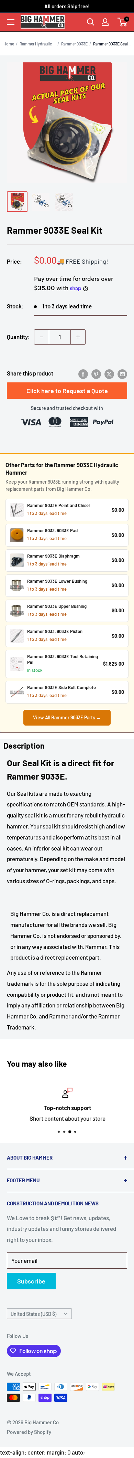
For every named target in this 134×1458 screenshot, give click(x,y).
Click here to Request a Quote (67, 390)
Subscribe (31, 1281)
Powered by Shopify (29, 1432)
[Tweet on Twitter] (109, 373)
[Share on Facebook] (83, 373)
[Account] (105, 22)
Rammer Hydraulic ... (38, 43)
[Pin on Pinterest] (96, 373)
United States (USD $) (33, 1314)
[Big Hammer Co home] (43, 21)
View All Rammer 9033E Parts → (67, 717)
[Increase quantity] (78, 337)
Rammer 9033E (74, 43)
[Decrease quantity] (41, 337)
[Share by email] (122, 373)
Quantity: (18, 336)
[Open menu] (10, 22)
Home (8, 43)
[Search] (91, 22)
